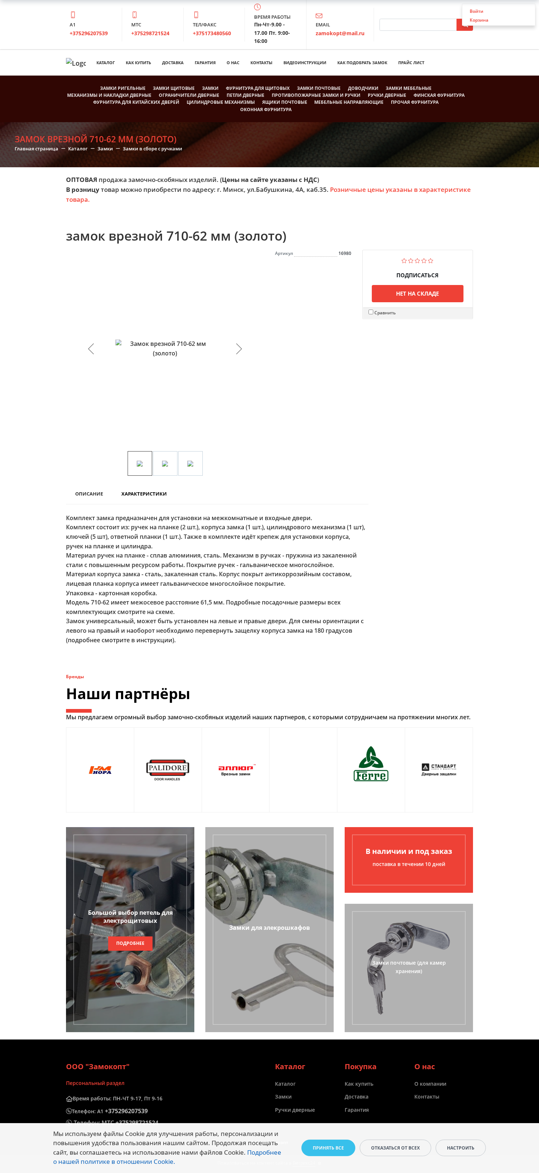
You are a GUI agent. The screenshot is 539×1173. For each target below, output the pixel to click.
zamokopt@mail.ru (340, 33)
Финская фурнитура (439, 95)
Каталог (105, 62)
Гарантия (205, 62)
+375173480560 (212, 33)
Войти (476, 11)
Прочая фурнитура (415, 102)
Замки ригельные (123, 88)
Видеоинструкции (304, 62)
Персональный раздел (95, 1082)
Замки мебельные (409, 88)
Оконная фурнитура (266, 109)
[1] (404, 260)
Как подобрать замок (362, 62)
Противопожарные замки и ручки (316, 95)
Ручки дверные (387, 95)
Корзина (479, 20)
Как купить (138, 62)
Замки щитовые (174, 88)
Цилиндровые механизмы (221, 102)
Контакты (261, 62)
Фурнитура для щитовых (258, 88)
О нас (233, 62)
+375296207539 (89, 33)
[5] (430, 260)
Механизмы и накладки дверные (109, 95)
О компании (430, 1083)
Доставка (173, 62)
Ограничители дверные (189, 95)
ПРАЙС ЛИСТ (411, 62)
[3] (417, 260)
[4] (424, 260)
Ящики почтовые (284, 102)
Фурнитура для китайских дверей (136, 102)
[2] (411, 260)
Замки (210, 88)
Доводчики (363, 88)
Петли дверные (245, 95)
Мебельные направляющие (349, 102)
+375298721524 (150, 33)
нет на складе (417, 293)
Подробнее (130, 943)
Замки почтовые (319, 88)
